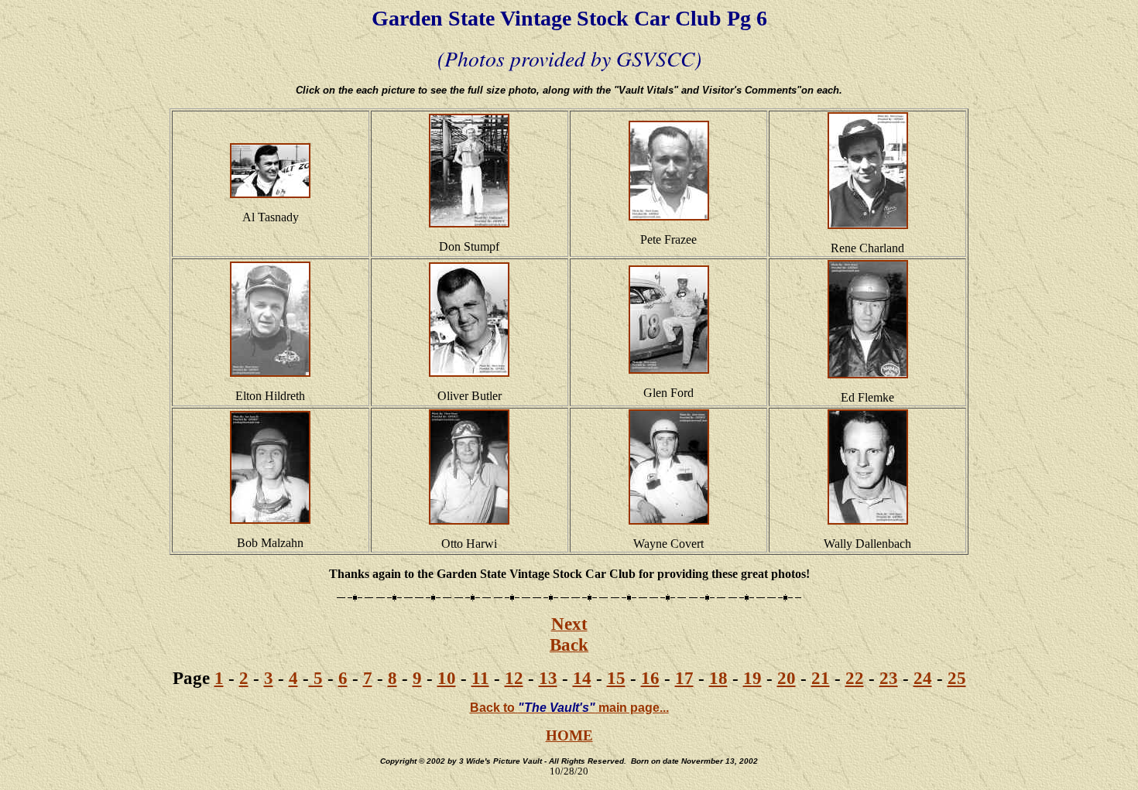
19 (752, 678)
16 (650, 678)
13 (548, 678)
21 (820, 678)
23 (888, 678)
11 (480, 678)
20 (786, 678)
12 (514, 678)
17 (684, 678)
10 (446, 678)
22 (854, 678)
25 (957, 678)
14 (582, 678)
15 (616, 678)
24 (922, 678)
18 (718, 678)
